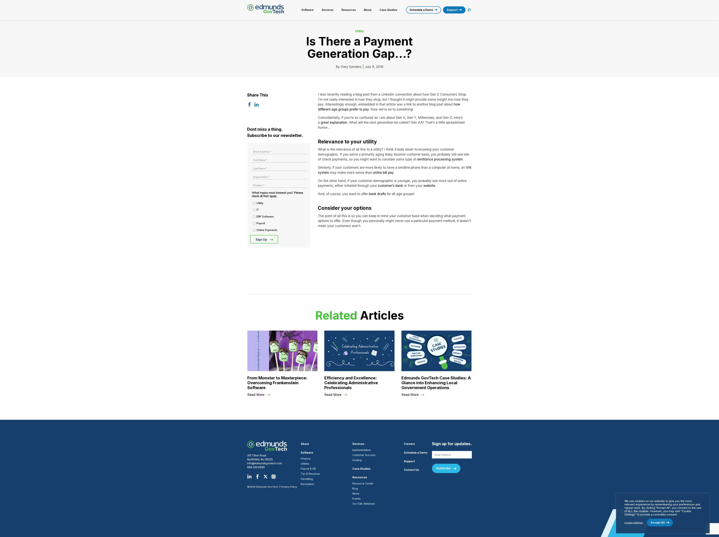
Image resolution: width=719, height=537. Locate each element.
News (355, 493)
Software (307, 9)
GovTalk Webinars (363, 503)
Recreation (307, 484)
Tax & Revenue (310, 473)
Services (327, 9)
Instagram (273, 476)
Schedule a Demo (421, 9)
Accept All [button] (658, 522)
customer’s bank (390, 186)
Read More (255, 395)
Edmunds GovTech (267, 8)
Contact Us (411, 469)
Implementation (361, 450)
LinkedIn (249, 476)
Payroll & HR (308, 468)
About (367, 9)
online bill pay (383, 172)
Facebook (257, 476)
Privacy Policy (289, 486)
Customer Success (363, 455)
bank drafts (377, 194)
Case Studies (388, 9)
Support (452, 9)
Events (356, 498)
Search (469, 10)
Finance (305, 458)
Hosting (357, 460)
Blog (355, 488)
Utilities (305, 463)
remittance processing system (440, 159)
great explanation (334, 122)
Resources (349, 9)
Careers (409, 443)
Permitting (307, 479)
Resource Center (363, 483)
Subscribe (443, 468)
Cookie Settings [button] (633, 522)
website (429, 186)
